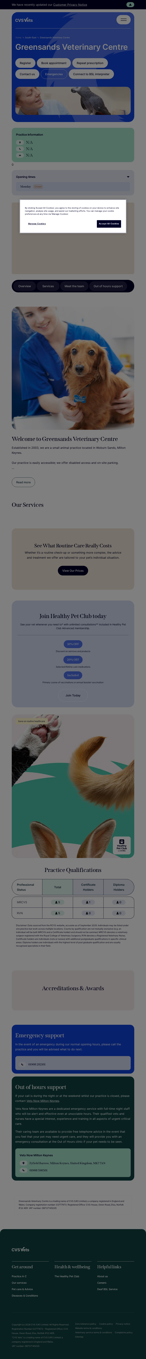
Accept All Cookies (109, 224)
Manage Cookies (37, 224)
